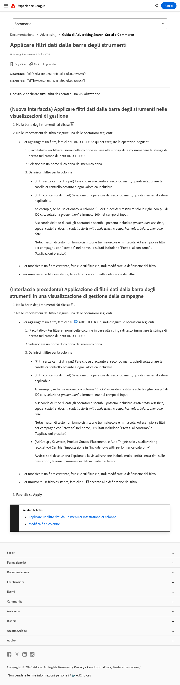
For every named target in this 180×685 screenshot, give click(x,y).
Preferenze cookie (126, 667)
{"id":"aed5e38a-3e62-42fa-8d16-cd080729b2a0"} (56, 74)
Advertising (48, 34)
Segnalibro (20, 64)
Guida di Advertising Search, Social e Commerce (98, 34)
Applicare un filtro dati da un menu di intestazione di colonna (73, 517)
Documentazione (22, 34)
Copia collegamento (45, 64)
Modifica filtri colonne (44, 524)
